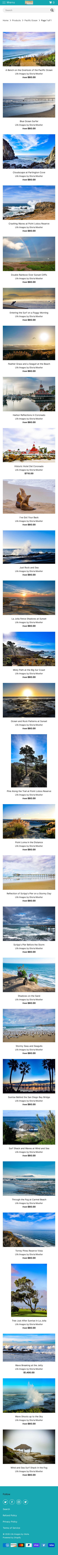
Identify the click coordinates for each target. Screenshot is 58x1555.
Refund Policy (10, 1515)
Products (16, 20)
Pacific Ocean (31, 20)
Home (5, 20)
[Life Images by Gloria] (29, 2)
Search (6, 1509)
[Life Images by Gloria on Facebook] (12, 1501)
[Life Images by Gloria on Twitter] (6, 1501)
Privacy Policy (10, 1521)
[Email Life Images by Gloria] (26, 1501)
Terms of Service (11, 1528)
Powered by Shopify (12, 1537)
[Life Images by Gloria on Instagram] (19, 1501)
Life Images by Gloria (19, 1534)
